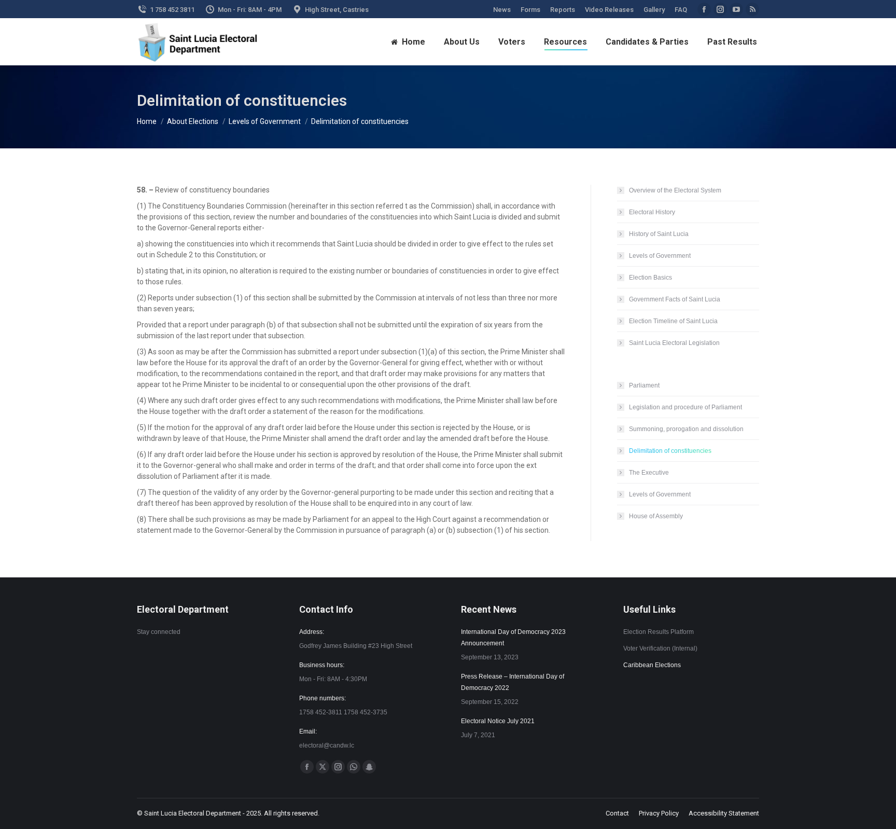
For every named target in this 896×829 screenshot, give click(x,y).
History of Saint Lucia (659, 234)
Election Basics (650, 277)
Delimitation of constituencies (670, 450)
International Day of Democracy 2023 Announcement (513, 637)
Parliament (644, 385)
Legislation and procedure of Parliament (685, 407)
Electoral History (652, 212)
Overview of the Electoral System (675, 190)
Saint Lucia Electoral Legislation (674, 343)
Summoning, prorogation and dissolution (686, 429)
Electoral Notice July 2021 (498, 721)
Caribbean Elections (652, 665)
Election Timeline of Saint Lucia (673, 321)
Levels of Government (660, 255)
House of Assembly (656, 516)
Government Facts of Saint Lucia (674, 299)
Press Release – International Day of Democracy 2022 (512, 682)
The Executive (649, 472)
